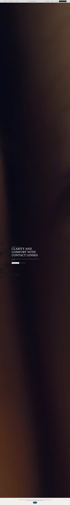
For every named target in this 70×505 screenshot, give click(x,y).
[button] (6, 1)
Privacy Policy (41, 500)
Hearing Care (47, 1)
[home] (32, 1)
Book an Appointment (63, 1)
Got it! (35, 502)
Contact (57, 1)
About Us (52, 1)
